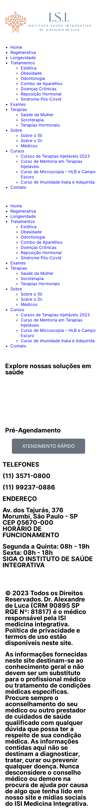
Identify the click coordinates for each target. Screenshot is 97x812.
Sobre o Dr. (32, 140)
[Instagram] (9, 574)
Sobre (16, 130)
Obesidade (31, 73)
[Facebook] (23, 574)
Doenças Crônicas (38, 88)
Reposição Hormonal (41, 93)
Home (16, 47)
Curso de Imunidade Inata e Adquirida (58, 182)
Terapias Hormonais (40, 125)
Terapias (18, 109)
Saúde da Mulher (37, 114)
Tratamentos (22, 62)
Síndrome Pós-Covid (41, 99)
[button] (48, 196)
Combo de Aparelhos (41, 83)
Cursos (17, 150)
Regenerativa (23, 52)
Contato (18, 187)
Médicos (29, 145)
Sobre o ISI (31, 135)
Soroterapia (32, 119)
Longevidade (23, 57)
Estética (28, 68)
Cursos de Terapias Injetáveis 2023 (55, 156)
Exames (18, 104)
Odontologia (33, 78)
